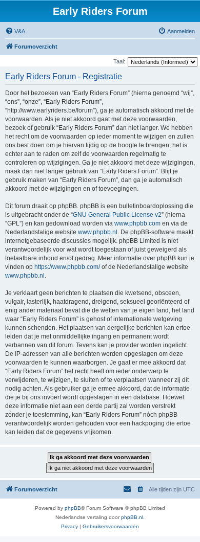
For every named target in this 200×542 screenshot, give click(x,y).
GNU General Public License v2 (117, 214)
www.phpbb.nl (97, 232)
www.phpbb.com (137, 223)
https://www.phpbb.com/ (67, 266)
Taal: (119, 61)
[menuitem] (15, 31)
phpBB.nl (132, 517)
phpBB (73, 508)
